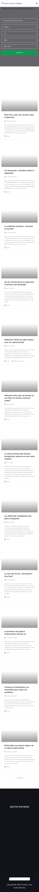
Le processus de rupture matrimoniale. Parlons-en (15, 632)
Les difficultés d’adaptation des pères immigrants (18, 517)
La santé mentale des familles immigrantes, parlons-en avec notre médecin (19, 456)
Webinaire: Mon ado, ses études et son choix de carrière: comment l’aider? (19, 398)
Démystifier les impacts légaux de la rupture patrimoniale (19, 746)
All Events (19, 778)
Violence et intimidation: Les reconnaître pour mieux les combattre (16, 690)
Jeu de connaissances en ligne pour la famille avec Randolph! (19, 283)
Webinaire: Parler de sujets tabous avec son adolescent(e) (19, 341)
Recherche (19, 52)
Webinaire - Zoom (19, 361)
